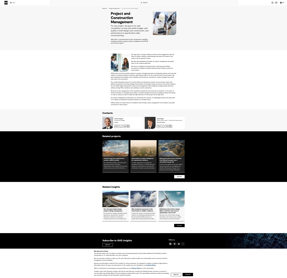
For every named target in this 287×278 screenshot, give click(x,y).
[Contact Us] (276, 2)
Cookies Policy (151, 265)
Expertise (104, 8)
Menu (14, 2)
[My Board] (272, 2)
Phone (116, 126)
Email (125, 126)
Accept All (187, 274)
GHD (6, 2)
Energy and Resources (114, 8)
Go (236, 2)
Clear (232, 2)
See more (179, 176)
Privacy (136, 268)
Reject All (176, 274)
